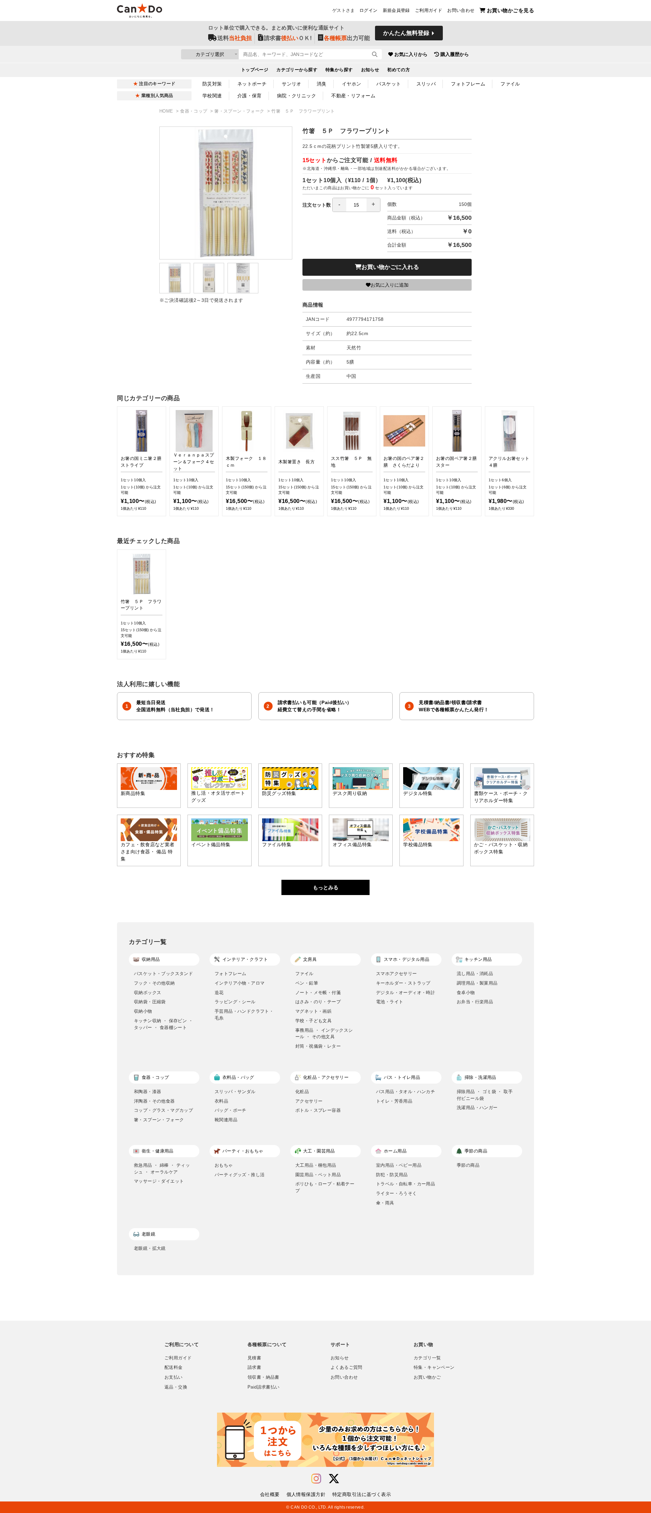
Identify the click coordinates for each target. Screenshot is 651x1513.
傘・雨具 (385, 1202)
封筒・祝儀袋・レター (318, 1046)
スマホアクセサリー (396, 973)
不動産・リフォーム (353, 95)
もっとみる (325, 887)
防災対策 (212, 83)
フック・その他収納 (154, 983)
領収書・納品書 (263, 1377)
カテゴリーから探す (296, 69)
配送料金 (173, 1367)
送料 (234, 38)
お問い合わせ (460, 10)
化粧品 (302, 1091)
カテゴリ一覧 (427, 1358)
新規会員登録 (396, 10)
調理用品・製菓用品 (477, 983)
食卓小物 (466, 992)
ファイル (510, 83)
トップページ (255, 69)
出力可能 (347, 38)
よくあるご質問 (346, 1367)
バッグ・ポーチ (230, 1110)
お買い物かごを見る (510, 10)
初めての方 (398, 69)
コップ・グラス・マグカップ (163, 1110)
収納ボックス (147, 992)
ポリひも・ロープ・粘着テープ (324, 1187)
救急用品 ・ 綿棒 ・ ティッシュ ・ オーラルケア (162, 1169)
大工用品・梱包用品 (315, 1165)
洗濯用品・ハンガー (477, 1107)
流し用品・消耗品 (475, 973)
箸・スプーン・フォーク (240, 111)
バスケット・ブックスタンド (163, 973)
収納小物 (143, 1011)
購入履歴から (454, 54)
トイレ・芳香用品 (394, 1101)
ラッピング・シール (235, 1001)
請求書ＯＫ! (288, 38)
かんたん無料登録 (406, 33)
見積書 (254, 1358)
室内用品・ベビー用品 (398, 1165)
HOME (167, 111)
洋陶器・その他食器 (154, 1101)
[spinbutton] (356, 205)
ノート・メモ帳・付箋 (318, 992)
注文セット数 (316, 205)
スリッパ (426, 83)
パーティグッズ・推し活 (239, 1174)
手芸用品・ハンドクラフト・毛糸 (244, 1015)
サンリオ (291, 83)
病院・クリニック (296, 95)
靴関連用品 (226, 1119)
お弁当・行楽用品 (475, 1001)
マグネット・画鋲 (313, 1011)
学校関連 (212, 95)
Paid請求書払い (263, 1387)
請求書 (254, 1367)
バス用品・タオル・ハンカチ (405, 1091)
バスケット (388, 83)
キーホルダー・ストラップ (403, 983)
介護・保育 (249, 95)
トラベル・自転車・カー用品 (405, 1183)
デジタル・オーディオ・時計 (405, 992)
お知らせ (370, 69)
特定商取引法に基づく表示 (361, 1494)
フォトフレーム (468, 83)
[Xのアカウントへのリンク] (334, 1479)
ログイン (368, 10)
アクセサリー (308, 1101)
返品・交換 (175, 1387)
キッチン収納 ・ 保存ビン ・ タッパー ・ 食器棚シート (163, 1024)
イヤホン (351, 83)
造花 (219, 992)
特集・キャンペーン (434, 1367)
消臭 (322, 83)
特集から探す (339, 69)
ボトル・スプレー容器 (318, 1110)
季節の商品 (468, 1165)
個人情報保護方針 (306, 1494)
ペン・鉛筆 (306, 983)
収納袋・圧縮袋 (150, 1001)
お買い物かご (427, 1377)
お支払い (173, 1377)
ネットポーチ (252, 83)
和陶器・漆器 (147, 1091)
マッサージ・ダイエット (159, 1181)
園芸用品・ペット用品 (318, 1174)
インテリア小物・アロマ (239, 983)
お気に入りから (411, 54)
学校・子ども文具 (313, 1020)
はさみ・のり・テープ (318, 1001)
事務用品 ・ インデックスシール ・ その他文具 (324, 1034)
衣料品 (221, 1101)
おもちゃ (224, 1165)
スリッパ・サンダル (235, 1091)
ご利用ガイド (428, 10)
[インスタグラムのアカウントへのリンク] (316, 1479)
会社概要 (270, 1494)
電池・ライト (389, 1001)
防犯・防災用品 (392, 1174)
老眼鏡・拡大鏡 (150, 1248)
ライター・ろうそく (396, 1193)
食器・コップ (194, 111)
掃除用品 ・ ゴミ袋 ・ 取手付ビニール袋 (485, 1095)
